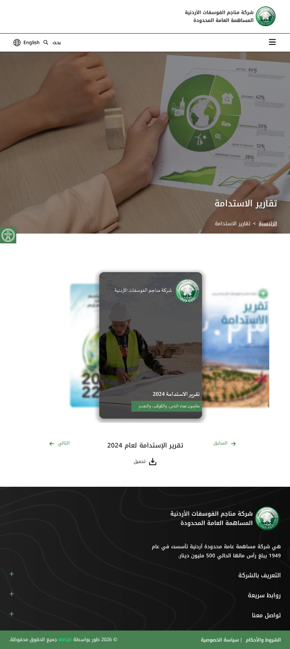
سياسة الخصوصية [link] (220, 639)
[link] (8, 235)
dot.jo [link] (64, 639)
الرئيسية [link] (268, 223)
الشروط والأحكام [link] (262, 639)
